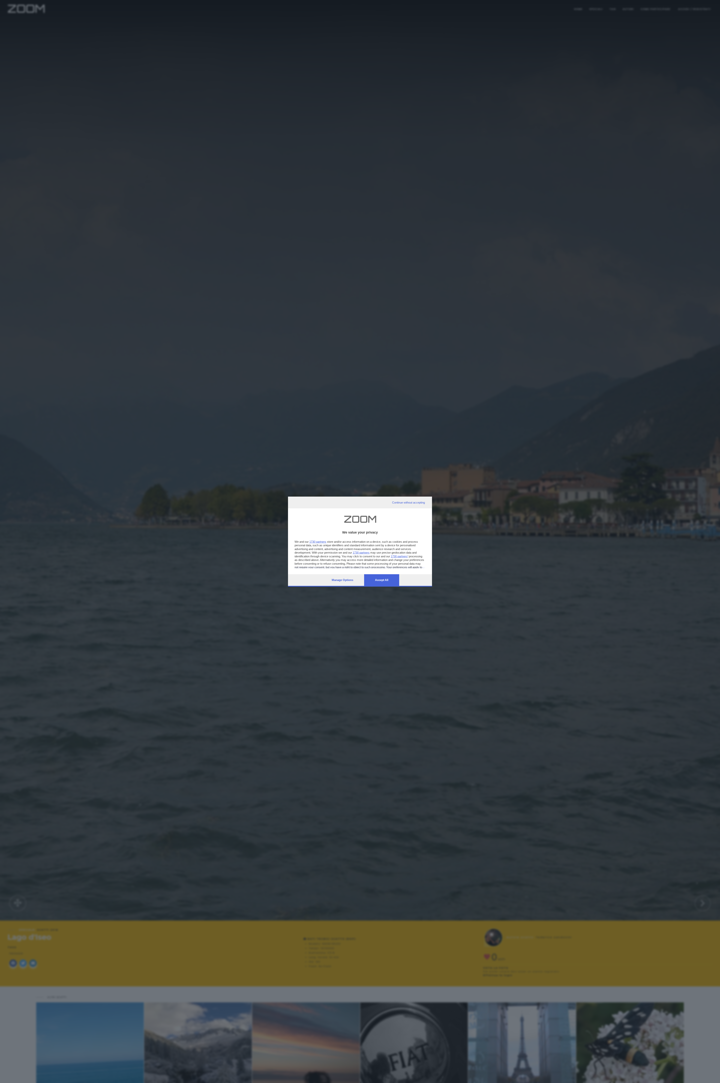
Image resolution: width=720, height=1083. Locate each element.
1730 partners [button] (317, 541)
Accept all (381, 580)
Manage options (342, 580)
